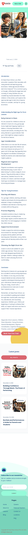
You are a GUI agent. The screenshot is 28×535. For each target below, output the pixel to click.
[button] (26, 3)
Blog (4, 515)
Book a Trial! (18, 3)
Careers (16, 504)
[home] (6, 4)
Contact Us (17, 511)
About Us (6, 508)
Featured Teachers (19, 508)
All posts (14, 357)
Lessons (5, 511)
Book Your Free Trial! (11, 333)
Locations (17, 515)
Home (5, 504)
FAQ (15, 518)
